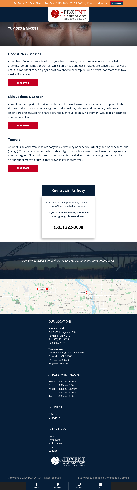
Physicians (54, 439)
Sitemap (124, 477)
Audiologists (55, 443)
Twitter (56, 417)
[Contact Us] (68, 296)
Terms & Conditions (106, 477)
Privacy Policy (84, 477)
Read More (23, 82)
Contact (52, 450)
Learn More (116, 3)
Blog (51, 447)
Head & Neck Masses (24, 54)
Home (51, 436)
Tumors (14, 139)
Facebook (56, 414)
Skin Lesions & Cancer (25, 96)
